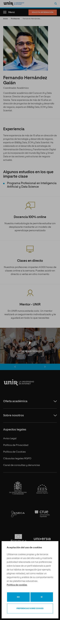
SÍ (41, 597)
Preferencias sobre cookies (30, 608)
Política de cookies (17, 585)
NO (18, 597)
